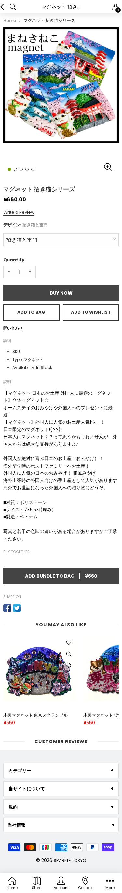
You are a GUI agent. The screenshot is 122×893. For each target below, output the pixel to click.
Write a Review (18, 212)
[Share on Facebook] (7, 608)
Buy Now (61, 293)
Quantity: (14, 260)
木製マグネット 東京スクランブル (35, 715)
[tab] (61, 770)
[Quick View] (69, 654)
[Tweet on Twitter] (17, 608)
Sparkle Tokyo (70, 860)
